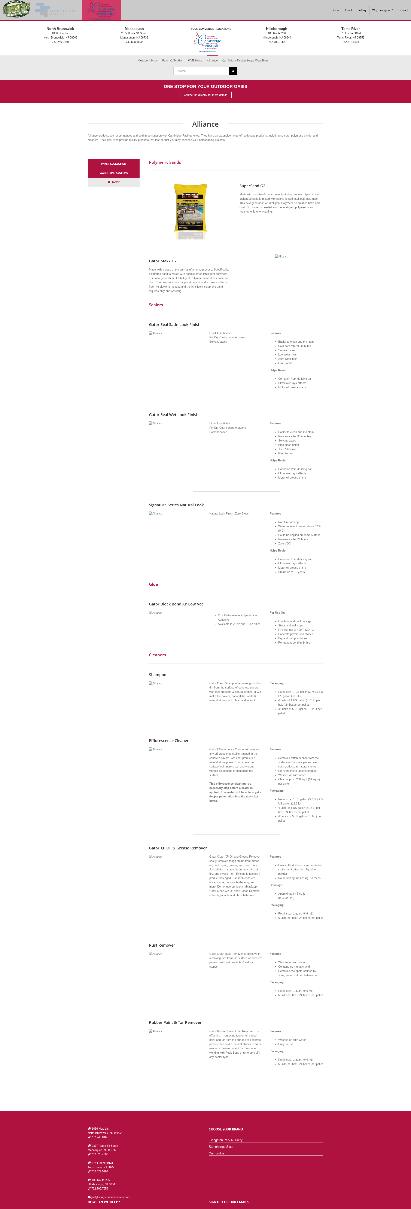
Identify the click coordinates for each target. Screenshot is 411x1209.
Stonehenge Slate (221, 1146)
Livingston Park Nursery (226, 1140)
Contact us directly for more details (205, 95)
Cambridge (216, 1153)
